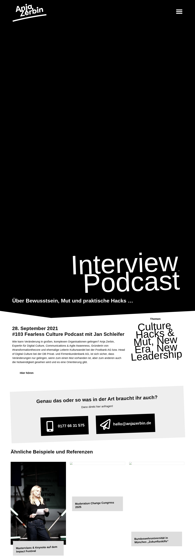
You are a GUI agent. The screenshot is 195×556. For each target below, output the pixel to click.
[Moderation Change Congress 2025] (97, 480)
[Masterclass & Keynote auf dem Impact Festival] (38, 502)
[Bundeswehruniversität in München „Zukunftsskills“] (156, 498)
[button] (179, 11)
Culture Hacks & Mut (154, 333)
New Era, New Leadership (156, 348)
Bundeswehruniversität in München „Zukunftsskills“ (151, 540)
